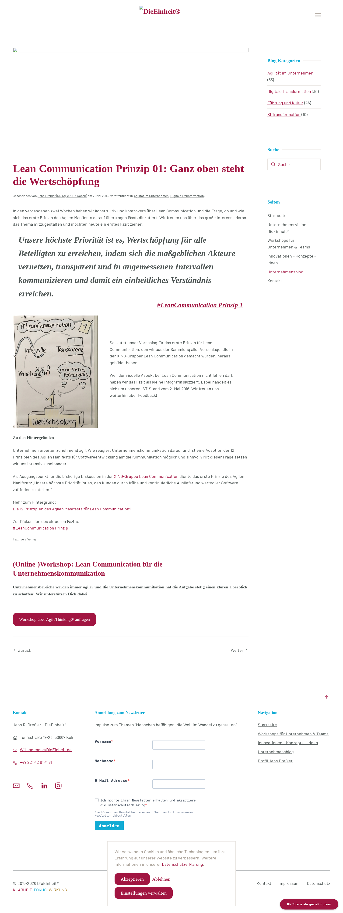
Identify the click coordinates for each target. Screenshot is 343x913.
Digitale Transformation (187, 196)
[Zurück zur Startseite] (172, 15)
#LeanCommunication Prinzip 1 (200, 305)
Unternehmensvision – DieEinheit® (288, 228)
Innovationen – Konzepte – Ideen (291, 259)
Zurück (24, 650)
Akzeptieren (132, 879)
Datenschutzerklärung (182, 864)
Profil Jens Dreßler (275, 760)
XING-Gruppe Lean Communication (146, 476)
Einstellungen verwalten (144, 893)
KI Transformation (284, 114)
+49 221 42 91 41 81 (36, 762)
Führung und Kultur (285, 102)
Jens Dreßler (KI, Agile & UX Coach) (62, 196)
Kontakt (274, 280)
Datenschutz (318, 883)
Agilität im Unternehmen (151, 196)
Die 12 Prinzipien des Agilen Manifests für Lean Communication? (72, 508)
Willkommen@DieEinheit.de (46, 749)
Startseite (277, 215)
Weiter (237, 650)
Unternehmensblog (285, 271)
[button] (318, 15)
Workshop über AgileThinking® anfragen (54, 619)
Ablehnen (161, 879)
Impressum (289, 883)
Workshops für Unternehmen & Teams (288, 243)
